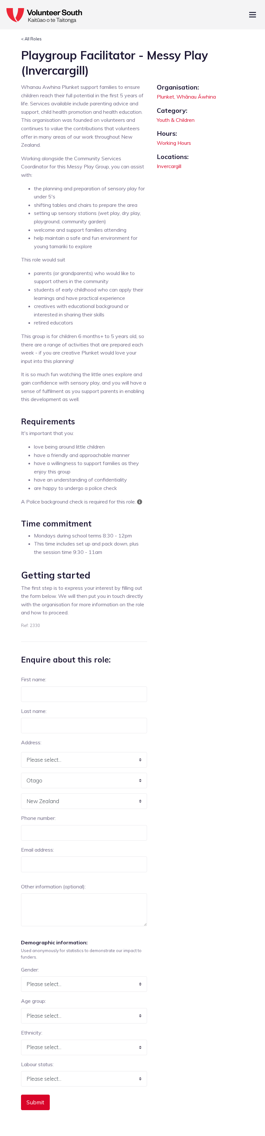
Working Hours (174, 143)
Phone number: (38, 818)
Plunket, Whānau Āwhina (186, 96)
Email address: (37, 849)
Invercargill (169, 166)
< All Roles (31, 38)
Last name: (34, 711)
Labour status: (37, 1064)
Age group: (33, 1001)
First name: (33, 679)
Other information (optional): (53, 886)
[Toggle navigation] (252, 14)
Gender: (30, 969)
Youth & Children (176, 120)
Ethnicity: (31, 1032)
